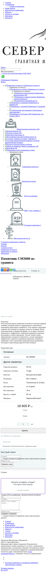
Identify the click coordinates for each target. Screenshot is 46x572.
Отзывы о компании (16, 6)
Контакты (8, 18)
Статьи (7, 531)
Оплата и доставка (12, 14)
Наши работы (10, 8)
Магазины (9, 16)
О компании (9, 4)
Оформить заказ (7, 464)
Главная (8, 2)
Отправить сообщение (9, 513)
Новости (8, 12)
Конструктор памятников (14, 10)
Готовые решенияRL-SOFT (7, 569)
